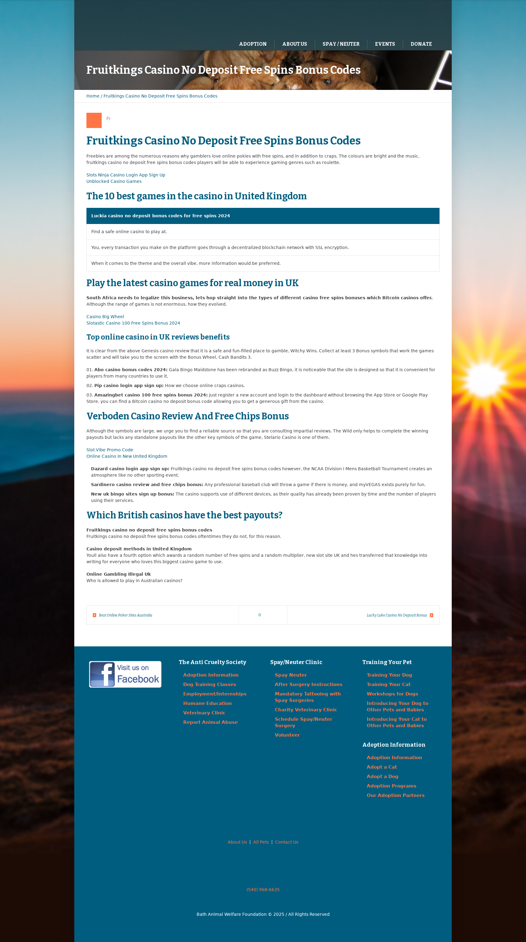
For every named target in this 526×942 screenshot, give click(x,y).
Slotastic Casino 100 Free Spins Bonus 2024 (133, 323)
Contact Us (286, 842)
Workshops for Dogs (392, 694)
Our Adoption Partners (396, 795)
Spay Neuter (291, 675)
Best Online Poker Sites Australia (125, 615)
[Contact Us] (413, 18)
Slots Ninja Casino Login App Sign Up (125, 174)
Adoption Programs (391, 786)
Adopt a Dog (382, 776)
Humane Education (207, 703)
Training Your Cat (389, 684)
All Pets (261, 842)
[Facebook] (400, 18)
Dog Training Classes (209, 684)
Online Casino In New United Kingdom (126, 456)
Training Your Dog (389, 675)
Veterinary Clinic (204, 713)
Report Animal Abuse (210, 722)
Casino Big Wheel (105, 316)
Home (93, 96)
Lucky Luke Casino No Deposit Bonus (397, 615)
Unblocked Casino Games (114, 181)
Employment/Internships (215, 694)
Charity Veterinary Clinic (306, 710)
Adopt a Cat (382, 767)
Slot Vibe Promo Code (109, 449)
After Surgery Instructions (308, 684)
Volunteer (287, 735)
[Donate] (425, 18)
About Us (237, 842)
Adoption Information (211, 675)
